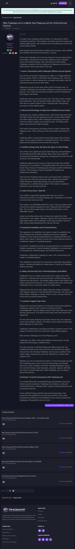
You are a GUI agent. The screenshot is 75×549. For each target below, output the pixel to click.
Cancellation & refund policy (9, 542)
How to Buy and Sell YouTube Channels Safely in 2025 (20, 447)
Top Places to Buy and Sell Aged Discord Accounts (19, 476)
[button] (3, 3)
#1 (72, 34)
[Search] (70, 3)
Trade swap (41, 517)
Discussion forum (42, 521)
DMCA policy (5, 539)
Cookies (40, 514)
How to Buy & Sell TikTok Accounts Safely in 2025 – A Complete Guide (25, 418)
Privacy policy (5, 532)
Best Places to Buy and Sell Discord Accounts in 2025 (20, 433)
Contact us (40, 511)
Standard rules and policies (9, 535)
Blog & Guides (12, 420)
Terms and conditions (7, 529)
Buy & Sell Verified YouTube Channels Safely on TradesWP (22, 462)
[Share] (69, 34)
